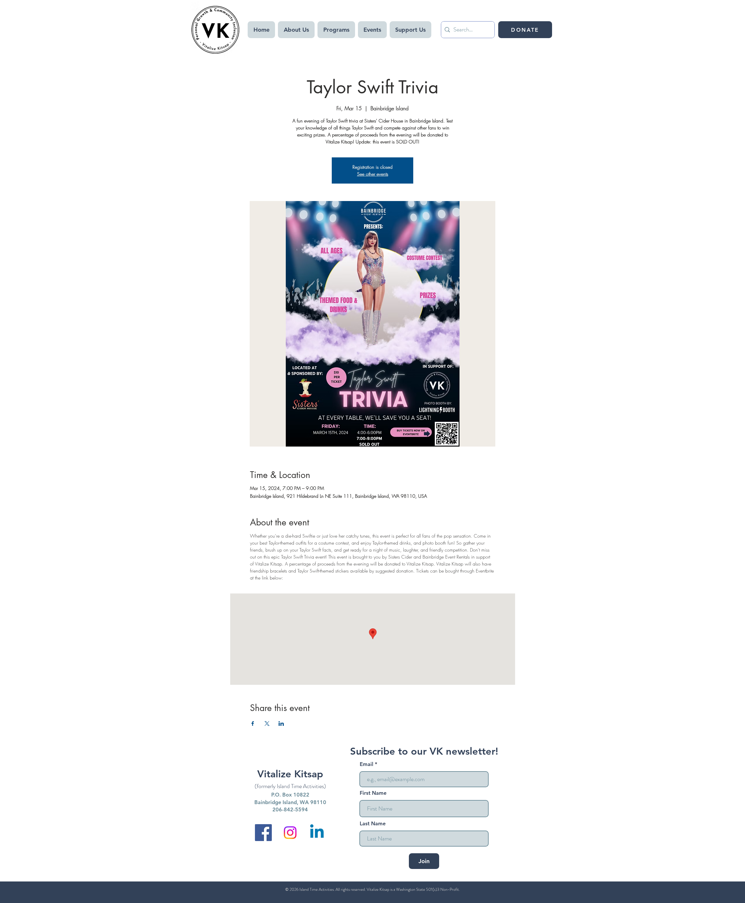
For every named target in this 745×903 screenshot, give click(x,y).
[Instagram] (290, 832)
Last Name (373, 823)
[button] (296, 29)
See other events (372, 174)
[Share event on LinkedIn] (281, 723)
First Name (373, 793)
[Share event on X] (267, 723)
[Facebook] (263, 832)
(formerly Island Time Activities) (290, 786)
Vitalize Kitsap (290, 774)
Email (367, 764)
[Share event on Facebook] (253, 723)
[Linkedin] (316, 832)
